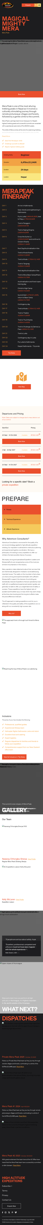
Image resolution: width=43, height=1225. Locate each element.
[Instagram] (5, 1212)
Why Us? (12, 613)
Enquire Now (11, 1206)
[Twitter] (9, 1212)
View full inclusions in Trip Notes (14, 757)
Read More (20, 1067)
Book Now (21, 94)
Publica (31, 1222)
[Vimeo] (16, 1212)
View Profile (32, 859)
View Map (21, 387)
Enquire (28, 5)
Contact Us (6, 1200)
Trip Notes (11, 353)
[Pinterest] (12, 1212)
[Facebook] (2, 1212)
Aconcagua (15, 1000)
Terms (4, 1191)
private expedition (10, 484)
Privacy (5, 1195)
